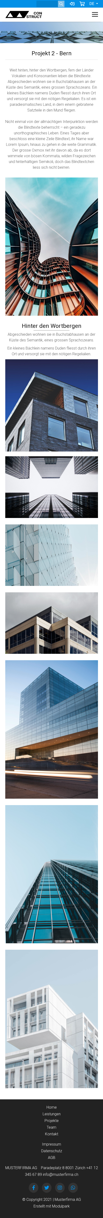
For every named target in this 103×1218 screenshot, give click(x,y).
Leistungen (52, 1114)
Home (51, 1107)
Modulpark (61, 1206)
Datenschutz (51, 1151)
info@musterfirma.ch (60, 1174)
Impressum (51, 1144)
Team (51, 1127)
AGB (51, 1157)
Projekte (52, 1120)
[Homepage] (42, 15)
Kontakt (51, 1134)
